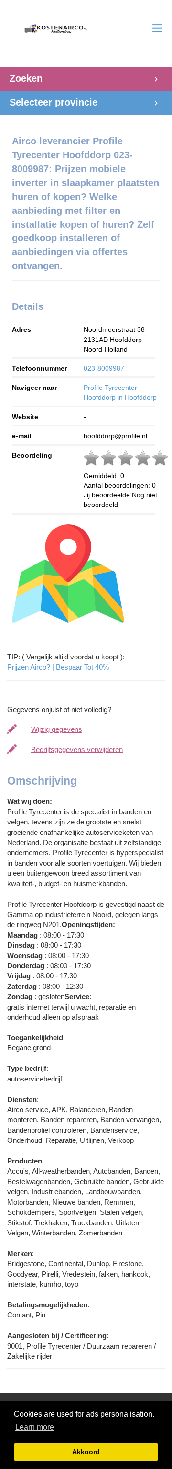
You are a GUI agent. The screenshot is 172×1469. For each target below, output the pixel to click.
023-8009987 (104, 368)
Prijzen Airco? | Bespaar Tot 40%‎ (58, 667)
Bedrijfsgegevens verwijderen (77, 749)
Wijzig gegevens (56, 729)
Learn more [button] (34, 1427)
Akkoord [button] (86, 1452)
